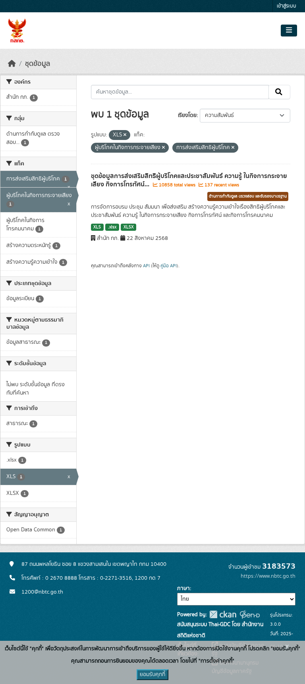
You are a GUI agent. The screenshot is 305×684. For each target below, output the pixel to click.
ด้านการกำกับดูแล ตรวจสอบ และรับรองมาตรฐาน (248, 196)
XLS (97, 227)
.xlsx (112, 227)
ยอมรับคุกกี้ (152, 674)
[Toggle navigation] (289, 30)
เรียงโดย (187, 115)
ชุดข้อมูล (37, 64)
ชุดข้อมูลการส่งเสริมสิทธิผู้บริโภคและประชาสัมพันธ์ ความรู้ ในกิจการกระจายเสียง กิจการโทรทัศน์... (189, 180)
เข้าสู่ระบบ (286, 6)
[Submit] (279, 92)
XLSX (129, 227)
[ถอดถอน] (125, 135)
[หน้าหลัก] (12, 64)
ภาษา (183, 588)
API (146, 265)
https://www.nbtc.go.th (268, 576)
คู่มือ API (168, 265)
